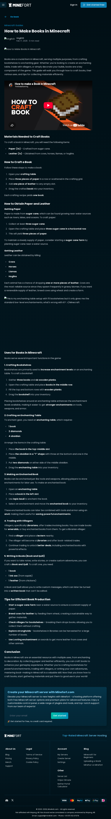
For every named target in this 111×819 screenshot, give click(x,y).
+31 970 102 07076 (71, 816)
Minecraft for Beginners (90, 756)
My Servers (63, 754)
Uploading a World (92, 761)
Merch (8, 762)
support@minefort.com (47, 816)
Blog (7, 754)
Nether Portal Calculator (64, 785)
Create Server (64, 758)
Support (9, 766)
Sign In (73, 4)
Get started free (95, 4)
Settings (61, 762)
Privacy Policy (32, 758)
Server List (62, 776)
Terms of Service (34, 754)
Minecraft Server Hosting (92, 735)
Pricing (8, 758)
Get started (59, 715)
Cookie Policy (32, 762)
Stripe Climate (64, 780)
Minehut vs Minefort (93, 765)
